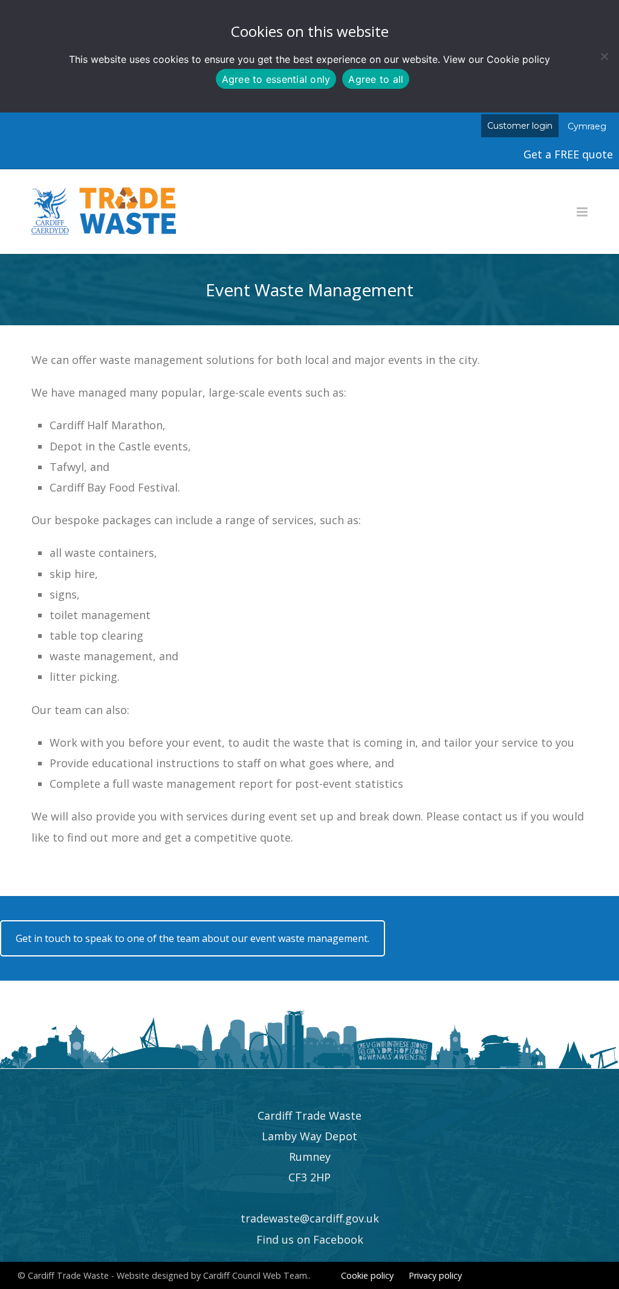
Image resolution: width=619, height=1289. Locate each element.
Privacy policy (435, 1275)
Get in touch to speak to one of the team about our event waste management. (192, 938)
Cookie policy (518, 59)
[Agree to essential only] (604, 56)
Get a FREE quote (568, 154)
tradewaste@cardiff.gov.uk (310, 1218)
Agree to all (375, 79)
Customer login (520, 125)
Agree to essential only (276, 79)
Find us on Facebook (309, 1239)
